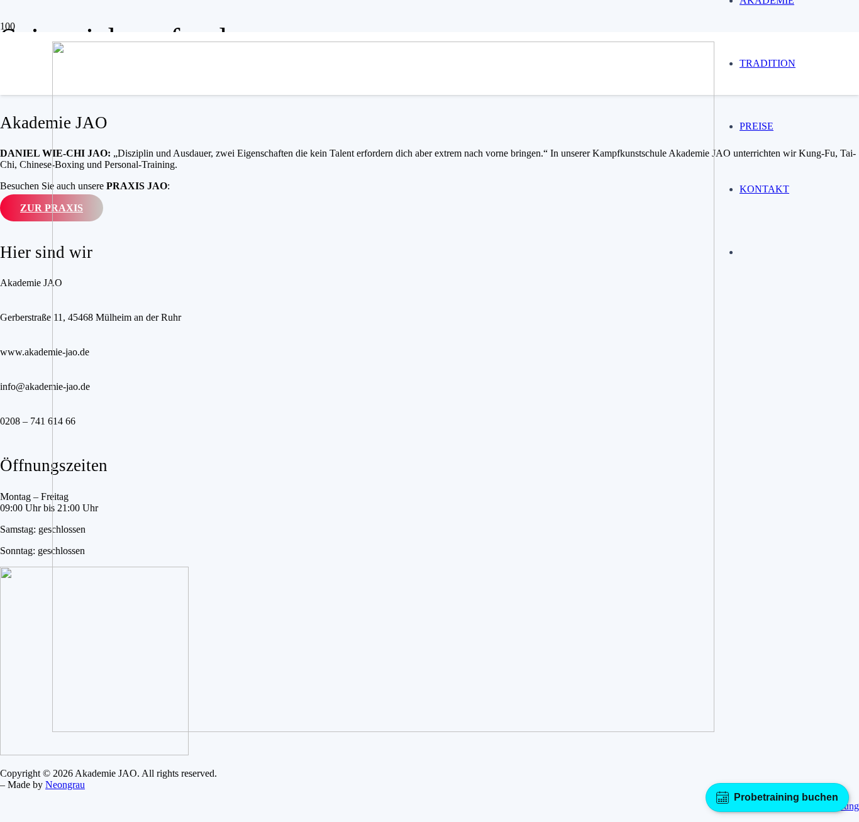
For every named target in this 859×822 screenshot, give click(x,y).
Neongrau (65, 784)
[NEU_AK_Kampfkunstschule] (383, 728)
